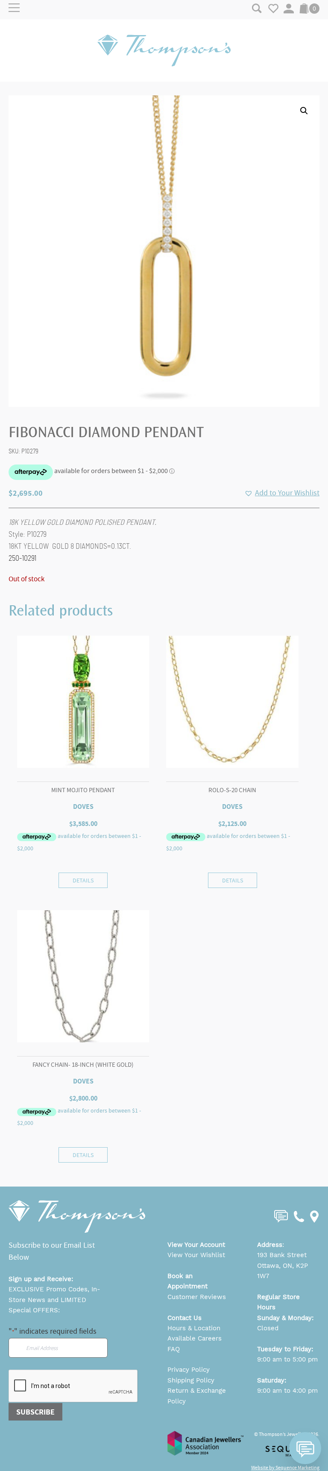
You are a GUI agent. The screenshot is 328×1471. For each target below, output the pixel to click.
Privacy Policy (188, 1369)
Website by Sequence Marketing (285, 1467)
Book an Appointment (187, 1281)
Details (83, 880)
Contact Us (184, 1318)
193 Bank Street (282, 1255)
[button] (304, 110)
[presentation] (73, 1386)
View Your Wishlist (196, 1255)
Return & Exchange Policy (196, 1396)
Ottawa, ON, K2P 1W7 (282, 1271)
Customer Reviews (196, 1297)
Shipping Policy (190, 1380)
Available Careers (194, 1338)
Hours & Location (193, 1328)
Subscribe (35, 1412)
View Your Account (196, 1245)
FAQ (173, 1349)
